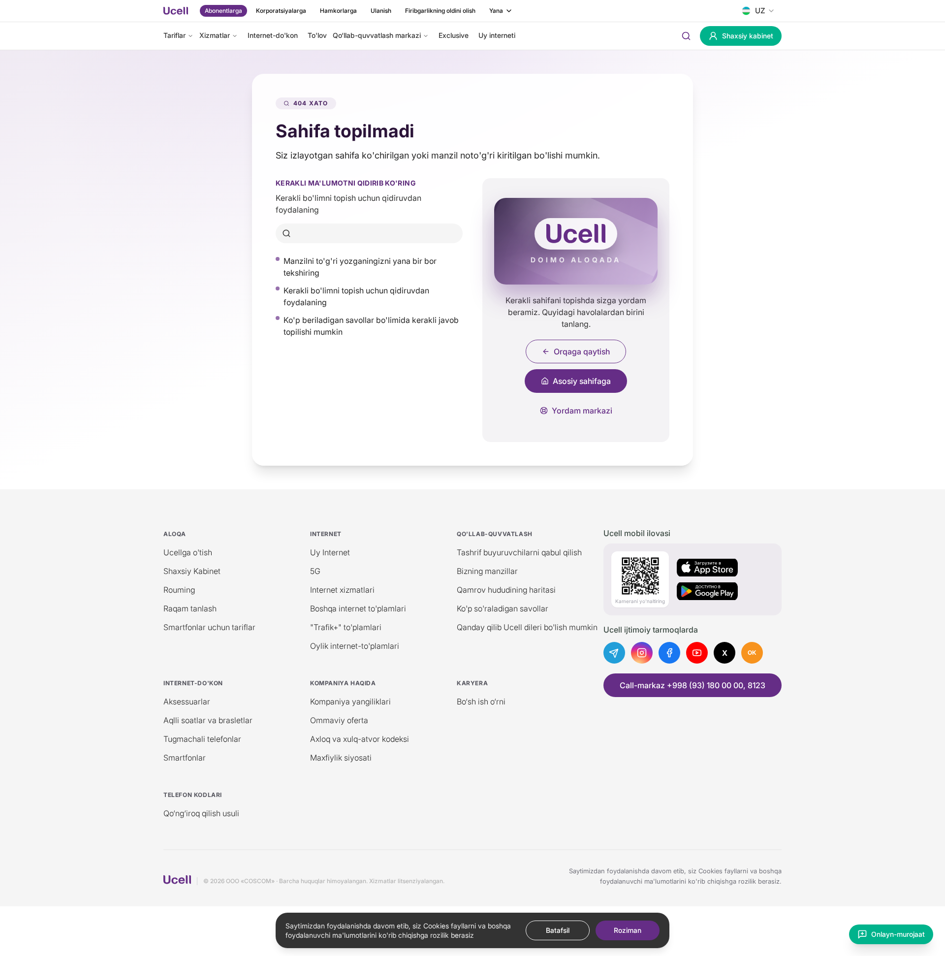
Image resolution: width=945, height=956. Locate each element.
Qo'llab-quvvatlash (495, 534)
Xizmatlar (214, 35)
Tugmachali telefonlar (202, 738)
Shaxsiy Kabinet (191, 571)
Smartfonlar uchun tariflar (209, 627)
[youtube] (697, 653)
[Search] (686, 36)
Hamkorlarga (338, 10)
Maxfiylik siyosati (341, 757)
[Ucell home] (175, 11)
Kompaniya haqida (343, 683)
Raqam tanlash (190, 608)
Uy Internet (330, 552)
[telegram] (614, 653)
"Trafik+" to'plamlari (345, 627)
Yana (496, 10)
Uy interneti (496, 35)
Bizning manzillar (487, 571)
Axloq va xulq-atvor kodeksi (359, 738)
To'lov (317, 35)
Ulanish (381, 10)
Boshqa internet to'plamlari (358, 608)
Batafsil (557, 930)
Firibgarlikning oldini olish (440, 10)
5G (315, 571)
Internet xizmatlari (342, 589)
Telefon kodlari (192, 794)
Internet (326, 534)
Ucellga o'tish (187, 552)
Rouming (179, 589)
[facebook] (669, 653)
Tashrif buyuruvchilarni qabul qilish (519, 552)
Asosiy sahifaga (582, 381)
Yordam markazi (582, 410)
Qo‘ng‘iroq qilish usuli (201, 813)
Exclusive (454, 35)
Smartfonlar (184, 757)
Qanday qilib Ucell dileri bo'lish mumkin (527, 627)
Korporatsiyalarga (281, 10)
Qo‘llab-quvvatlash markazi (377, 35)
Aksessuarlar (186, 701)
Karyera (472, 683)
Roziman (627, 930)
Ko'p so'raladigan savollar (502, 608)
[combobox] (758, 11)
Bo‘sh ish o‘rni (481, 701)
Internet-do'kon (273, 35)
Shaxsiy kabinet (747, 36)
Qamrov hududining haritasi (506, 589)
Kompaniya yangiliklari (350, 701)
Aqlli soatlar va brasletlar (207, 720)
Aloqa (174, 534)
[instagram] (642, 653)
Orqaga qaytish (582, 351)
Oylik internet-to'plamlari (354, 645)
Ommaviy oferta (339, 720)
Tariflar (174, 35)
